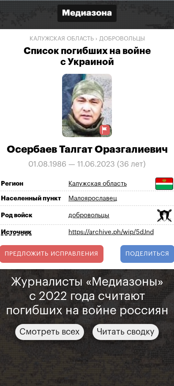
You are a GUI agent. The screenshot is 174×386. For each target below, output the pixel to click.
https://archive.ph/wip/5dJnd (111, 232)
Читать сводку (126, 331)
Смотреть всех (49, 331)
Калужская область (62, 39)
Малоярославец (92, 198)
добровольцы (122, 39)
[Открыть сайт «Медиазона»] (87, 14)
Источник (16, 232)
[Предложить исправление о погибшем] (104, 130)
